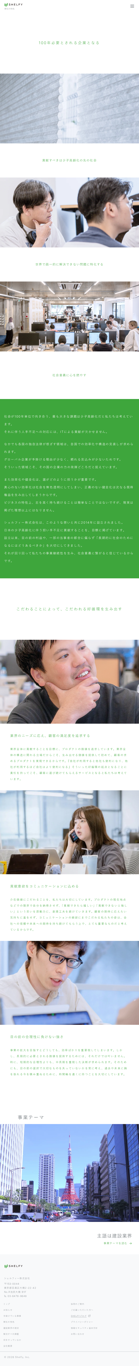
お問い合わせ (77, 1334)
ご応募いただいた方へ (82, 1310)
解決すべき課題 (11, 1334)
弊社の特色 (9, 1322)
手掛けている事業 (12, 1316)
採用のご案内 (77, 1304)
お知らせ (7, 1310)
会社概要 (7, 1346)
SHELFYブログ (79, 1316)
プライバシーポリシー (82, 1322)
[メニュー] (132, 6)
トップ (6, 1304)
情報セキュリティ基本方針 (84, 1328)
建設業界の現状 (11, 1328)
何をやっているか (12, 1340)
